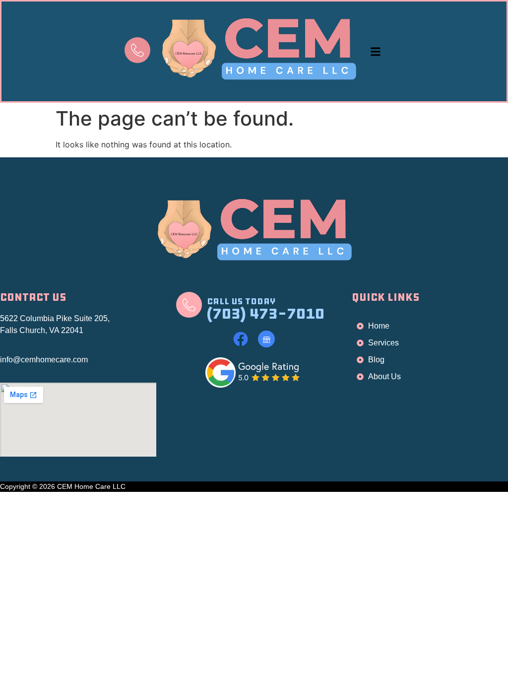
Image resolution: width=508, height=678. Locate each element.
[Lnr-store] (266, 339)
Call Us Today (241, 301)
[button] (375, 51)
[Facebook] (240, 339)
